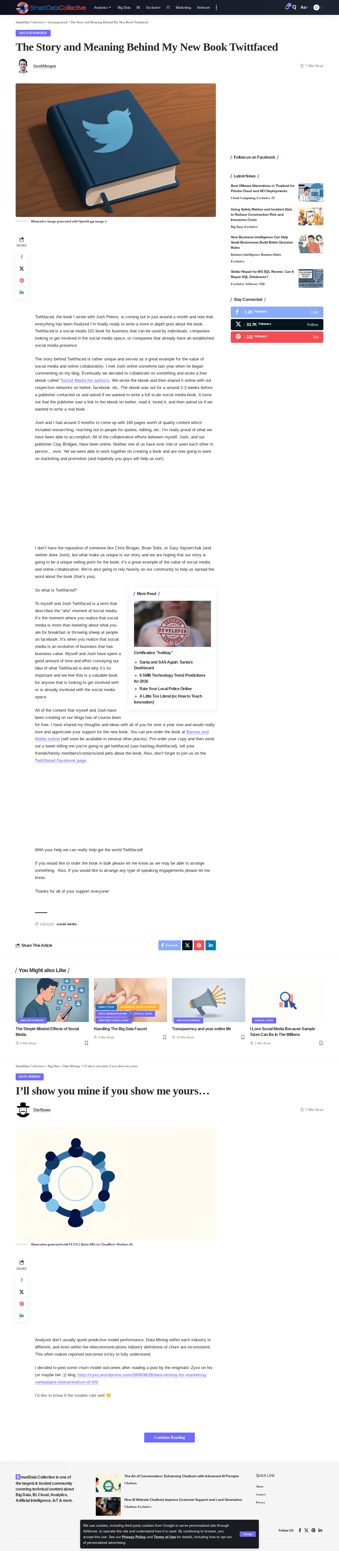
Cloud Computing (243, 198)
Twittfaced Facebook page (60, 760)
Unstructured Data (114, 1020)
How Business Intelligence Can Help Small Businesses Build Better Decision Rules (262, 242)
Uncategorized (33, 33)
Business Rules (271, 254)
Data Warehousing (113, 1013)
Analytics (106, 1007)
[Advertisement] (125, 270)
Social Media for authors (85, 380)
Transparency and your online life (201, 1029)
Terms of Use (165, 1537)
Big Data (237, 227)
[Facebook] (277, 312)
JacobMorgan (44, 66)
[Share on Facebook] (22, 257)
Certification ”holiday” (153, 653)
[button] (248, 1534)
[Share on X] (22, 269)
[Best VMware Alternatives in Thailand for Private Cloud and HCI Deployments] (311, 192)
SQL (262, 284)
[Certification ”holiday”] (172, 624)
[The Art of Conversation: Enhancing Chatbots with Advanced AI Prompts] (108, 1483)
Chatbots (130, 1483)
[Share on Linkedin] (22, 292)
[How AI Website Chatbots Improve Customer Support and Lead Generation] (108, 1506)
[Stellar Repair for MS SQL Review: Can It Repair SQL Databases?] (311, 278)
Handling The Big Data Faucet (120, 1029)
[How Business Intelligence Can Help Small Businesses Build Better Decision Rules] (311, 244)
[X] (277, 324)
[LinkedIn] (320, 1530)
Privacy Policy (134, 1537)
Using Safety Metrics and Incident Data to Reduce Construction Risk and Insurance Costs (261, 214)
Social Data (143, 1013)
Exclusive (263, 198)
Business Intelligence (245, 254)
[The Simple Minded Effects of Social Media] (52, 1000)
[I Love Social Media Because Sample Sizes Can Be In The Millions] (286, 1000)
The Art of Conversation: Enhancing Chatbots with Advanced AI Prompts (181, 1476)
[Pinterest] (277, 337)
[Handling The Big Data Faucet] (130, 1000)
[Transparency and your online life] (208, 1000)
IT (273, 198)
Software (251, 284)
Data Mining (29, 1076)
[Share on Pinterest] (22, 280)
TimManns (42, 1110)
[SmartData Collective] (51, 7)
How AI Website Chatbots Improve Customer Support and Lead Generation (183, 1500)
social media (66, 924)
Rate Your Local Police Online (165, 689)
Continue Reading (169, 1437)
